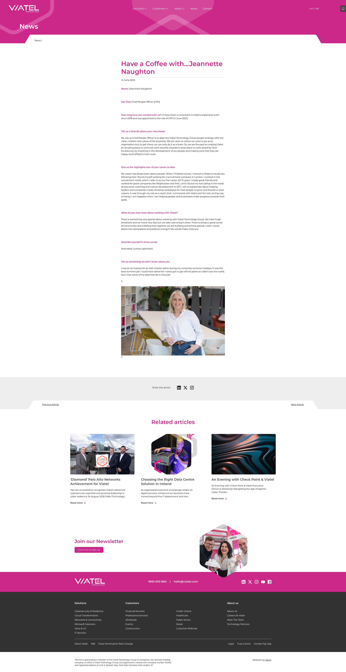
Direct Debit (81, 644)
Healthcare (182, 615)
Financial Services (134, 611)
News (193, 8)
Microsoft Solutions (85, 624)
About (178, 8)
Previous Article (50, 404)
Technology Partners (238, 624)
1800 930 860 (157, 581)
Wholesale (131, 620)
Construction (132, 628)
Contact (207, 8)
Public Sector (183, 620)
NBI (93, 644)
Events (129, 624)
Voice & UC (80, 628)
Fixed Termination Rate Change (115, 644)
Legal (231, 644)
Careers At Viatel (236, 615)
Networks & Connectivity (88, 620)
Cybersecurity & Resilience (89, 611)
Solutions (138, 8)
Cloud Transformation (86, 615)
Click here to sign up (89, 550)
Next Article (297, 404)
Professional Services (136, 615)
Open (268, 660)
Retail (179, 624)
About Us (232, 611)
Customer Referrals (186, 628)
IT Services (80, 633)
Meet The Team (235, 620)
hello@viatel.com (186, 581)
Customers (159, 8)
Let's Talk (314, 8)
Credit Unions (183, 611)
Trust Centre (244, 644)
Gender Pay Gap (262, 644)
